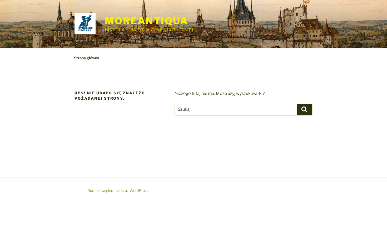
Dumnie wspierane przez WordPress (117, 190)
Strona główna (86, 58)
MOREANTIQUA (146, 21)
